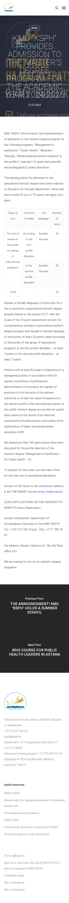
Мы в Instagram (14, 889)
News (34, 28)
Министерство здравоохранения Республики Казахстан (34, 803)
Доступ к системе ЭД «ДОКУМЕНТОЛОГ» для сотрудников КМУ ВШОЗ (32, 865)
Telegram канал (14, 875)
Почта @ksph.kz (14, 855)
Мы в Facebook (14, 882)
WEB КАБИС (12, 793)
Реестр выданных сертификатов (26, 834)
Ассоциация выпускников (21, 813)
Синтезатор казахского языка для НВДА (31, 827)
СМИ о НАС (11, 820)
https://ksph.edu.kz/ (50, 491)
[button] (64, 8)
